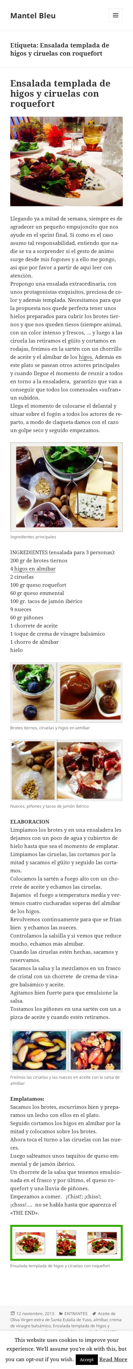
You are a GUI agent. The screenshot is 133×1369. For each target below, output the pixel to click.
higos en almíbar (34, 568)
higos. (86, 356)
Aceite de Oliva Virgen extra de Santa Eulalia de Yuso (63, 1317)
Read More (113, 1359)
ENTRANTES (76, 1313)
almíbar (100, 1320)
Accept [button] (87, 1359)
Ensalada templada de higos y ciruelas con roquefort (60, 93)
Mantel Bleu (33, 15)
